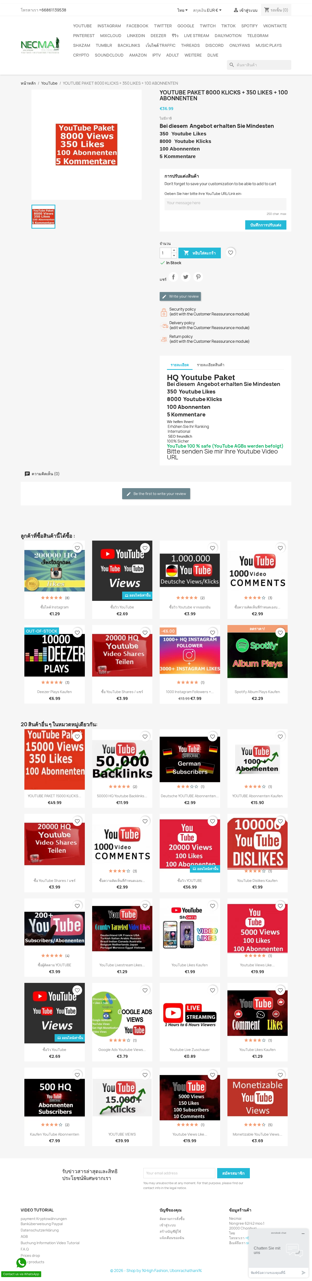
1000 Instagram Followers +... (190, 691)
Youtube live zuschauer (190, 1049)
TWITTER (163, 26)
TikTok (228, 26)
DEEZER (158, 35)
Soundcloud (109, 55)
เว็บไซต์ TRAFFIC (161, 45)
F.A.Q (25, 1249)
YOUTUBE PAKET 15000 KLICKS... (54, 796)
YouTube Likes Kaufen (190, 965)
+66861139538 (52, 10)
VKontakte (275, 26)
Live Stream (196, 35)
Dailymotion (228, 35)
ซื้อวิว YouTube (122, 607)
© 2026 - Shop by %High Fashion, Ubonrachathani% (156, 1270)
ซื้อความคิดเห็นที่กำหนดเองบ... (257, 607)
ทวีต (186, 281)
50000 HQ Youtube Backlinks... (122, 796)
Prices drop (30, 1255)
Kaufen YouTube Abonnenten (54, 1134)
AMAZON (138, 55)
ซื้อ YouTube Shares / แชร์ (122, 691)
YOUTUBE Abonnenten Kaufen (257, 796)
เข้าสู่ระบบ (168, 1225)
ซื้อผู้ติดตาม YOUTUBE (54, 965)
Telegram (257, 35)
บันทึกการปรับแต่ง (265, 225)
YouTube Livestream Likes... (122, 965)
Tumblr (104, 45)
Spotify (249, 26)
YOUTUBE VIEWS (122, 1134)
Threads (190, 45)
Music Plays (269, 45)
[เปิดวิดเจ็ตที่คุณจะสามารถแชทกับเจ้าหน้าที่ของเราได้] (278, 1253)
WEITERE (193, 55)
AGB (24, 1236)
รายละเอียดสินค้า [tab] (210, 364)
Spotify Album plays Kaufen (257, 691)
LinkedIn (136, 35)
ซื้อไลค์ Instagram (54, 607)
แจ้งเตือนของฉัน (172, 1237)
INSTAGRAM (109, 26)
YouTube (82, 26)
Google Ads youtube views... (122, 1049)
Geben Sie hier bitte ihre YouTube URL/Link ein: (203, 193)
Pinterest (84, 35)
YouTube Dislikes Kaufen (257, 880)
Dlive (212, 55)
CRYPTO (81, 55)
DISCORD (214, 45)
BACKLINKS (129, 45)
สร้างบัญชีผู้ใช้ (170, 1231)
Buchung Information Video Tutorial (50, 1243)
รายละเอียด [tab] (180, 364)
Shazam (81, 45)
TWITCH (208, 26)
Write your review (183, 296)
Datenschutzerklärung (40, 1230)
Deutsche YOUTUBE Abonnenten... (190, 796)
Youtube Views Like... (257, 965)
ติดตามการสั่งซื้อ (172, 1218)
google (185, 26)
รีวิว (175, 35)
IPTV (156, 55)
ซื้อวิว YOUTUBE (189, 880)
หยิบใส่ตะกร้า (200, 253)
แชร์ (173, 281)
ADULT (172, 55)
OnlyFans (239, 45)
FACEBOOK (137, 26)
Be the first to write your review (159, 493)
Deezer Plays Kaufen (54, 691)
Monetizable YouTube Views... (257, 1134)
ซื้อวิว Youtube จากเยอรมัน (190, 607)
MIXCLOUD (110, 35)
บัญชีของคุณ (171, 1210)
